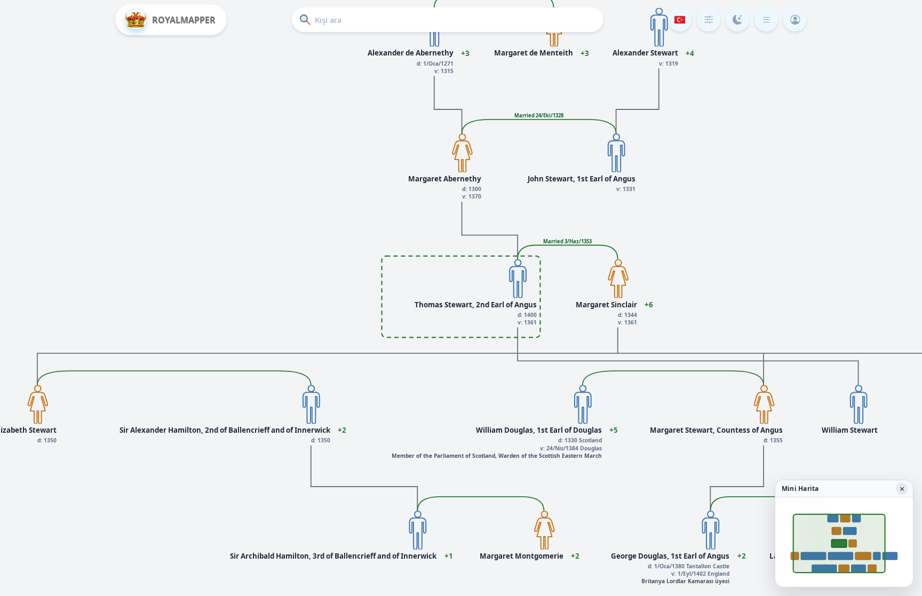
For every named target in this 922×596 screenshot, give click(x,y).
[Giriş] (795, 19)
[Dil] (679, 19)
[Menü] (766, 19)
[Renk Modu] (737, 19)
